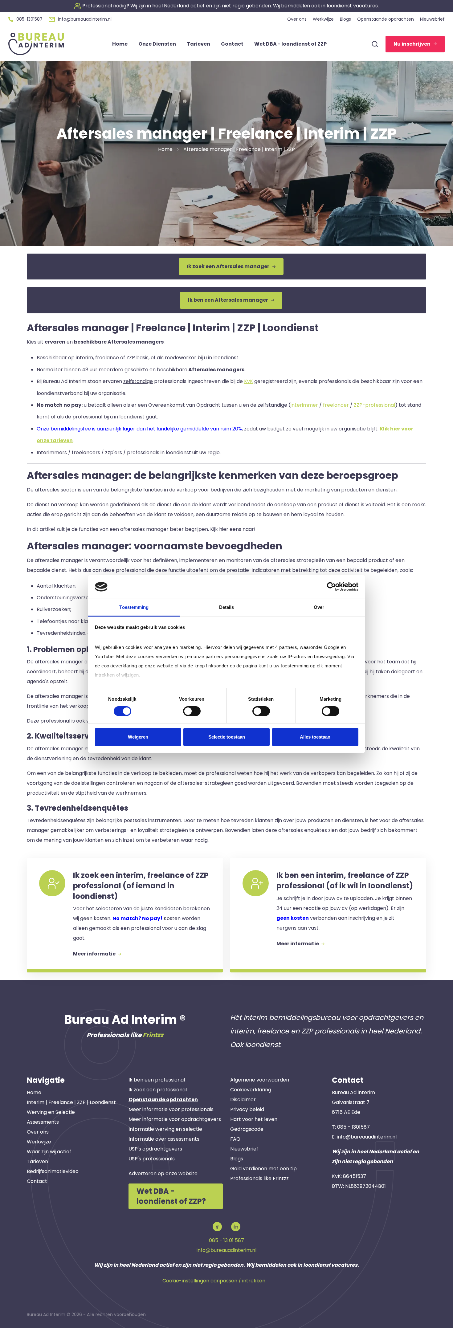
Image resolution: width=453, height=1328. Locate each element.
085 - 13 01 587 (226, 1240)
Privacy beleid (247, 1109)
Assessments (43, 1122)
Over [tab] (319, 607)
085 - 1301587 (353, 1126)
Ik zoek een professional (158, 1089)
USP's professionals (152, 1158)
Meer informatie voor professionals (171, 1109)
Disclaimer (243, 1099)
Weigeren (138, 736)
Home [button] (120, 43)
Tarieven (37, 1161)
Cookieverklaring (250, 1089)
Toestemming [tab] (134, 607)
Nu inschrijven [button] (412, 43)
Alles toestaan (315, 736)
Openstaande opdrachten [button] (385, 19)
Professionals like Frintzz (259, 1178)
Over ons (38, 1131)
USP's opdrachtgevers (155, 1148)
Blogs (236, 1158)
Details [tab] (226, 607)
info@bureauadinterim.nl (367, 1136)
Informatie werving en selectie (165, 1129)
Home (34, 1092)
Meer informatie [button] (94, 953)
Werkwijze (39, 1141)
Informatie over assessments (164, 1139)
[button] (226, 5)
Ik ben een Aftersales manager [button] (228, 299)
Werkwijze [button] (323, 19)
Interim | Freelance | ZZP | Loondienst (71, 1102)
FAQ (235, 1139)
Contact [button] (232, 43)
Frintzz (153, 1035)
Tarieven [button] (198, 43)
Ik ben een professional (157, 1079)
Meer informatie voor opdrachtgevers (175, 1119)
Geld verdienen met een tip (263, 1168)
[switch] (192, 711)
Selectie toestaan (226, 736)
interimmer (304, 405)
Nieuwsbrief (244, 1148)
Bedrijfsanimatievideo (53, 1171)
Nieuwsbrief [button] (432, 19)
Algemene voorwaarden (259, 1079)
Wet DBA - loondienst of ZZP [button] (290, 43)
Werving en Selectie (51, 1112)
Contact (37, 1181)
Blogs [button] (345, 19)
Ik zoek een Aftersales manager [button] (228, 266)
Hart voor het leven (253, 1119)
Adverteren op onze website (163, 1173)
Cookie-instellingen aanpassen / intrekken (213, 1280)
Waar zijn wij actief (49, 1151)
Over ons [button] (297, 19)
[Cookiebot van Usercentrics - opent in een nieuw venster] (331, 586)
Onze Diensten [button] (157, 43)
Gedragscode (246, 1129)
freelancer (336, 405)
